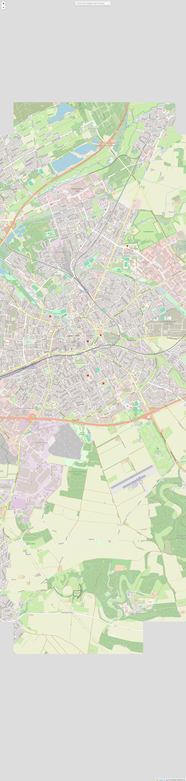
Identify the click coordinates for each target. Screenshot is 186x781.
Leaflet (160, 780)
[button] (3, 3)
